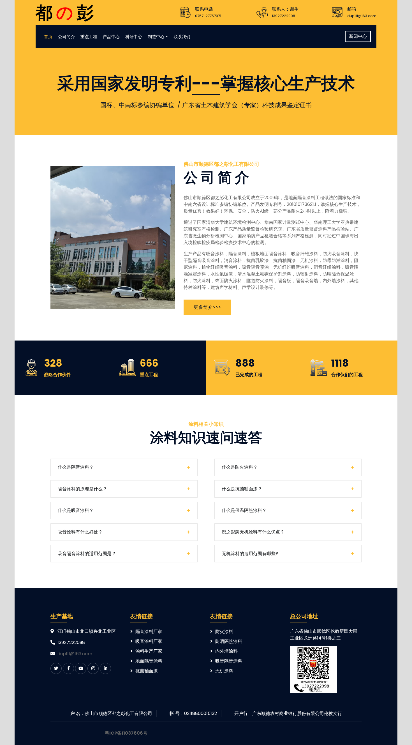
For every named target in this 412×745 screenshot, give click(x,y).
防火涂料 (224, 631)
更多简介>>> (207, 307)
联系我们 (181, 37)
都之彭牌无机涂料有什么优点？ (253, 532)
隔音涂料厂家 (148, 631)
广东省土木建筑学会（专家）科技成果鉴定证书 (247, 105)
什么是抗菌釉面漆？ (242, 489)
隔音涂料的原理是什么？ (82, 489)
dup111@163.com (74, 653)
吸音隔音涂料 (228, 661)
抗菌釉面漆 (146, 671)
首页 (48, 37)
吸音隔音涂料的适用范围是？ (87, 553)
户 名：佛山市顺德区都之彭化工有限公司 (111, 713)
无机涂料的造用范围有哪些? (250, 553)
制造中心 (156, 37)
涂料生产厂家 (148, 651)
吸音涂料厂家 (148, 641)
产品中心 (111, 37)
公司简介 (66, 37)
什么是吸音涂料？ (76, 510)
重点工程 (88, 37)
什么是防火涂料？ (240, 467)
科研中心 (133, 37)
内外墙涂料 (226, 651)
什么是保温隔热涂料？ (244, 510)
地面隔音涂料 (148, 661)
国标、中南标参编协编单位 (137, 105)
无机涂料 (224, 671)
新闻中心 (358, 36)
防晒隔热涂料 (228, 641)
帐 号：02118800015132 (193, 713)
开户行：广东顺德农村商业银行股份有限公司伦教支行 (288, 713)
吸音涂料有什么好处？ (80, 532)
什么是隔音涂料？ (76, 467)
